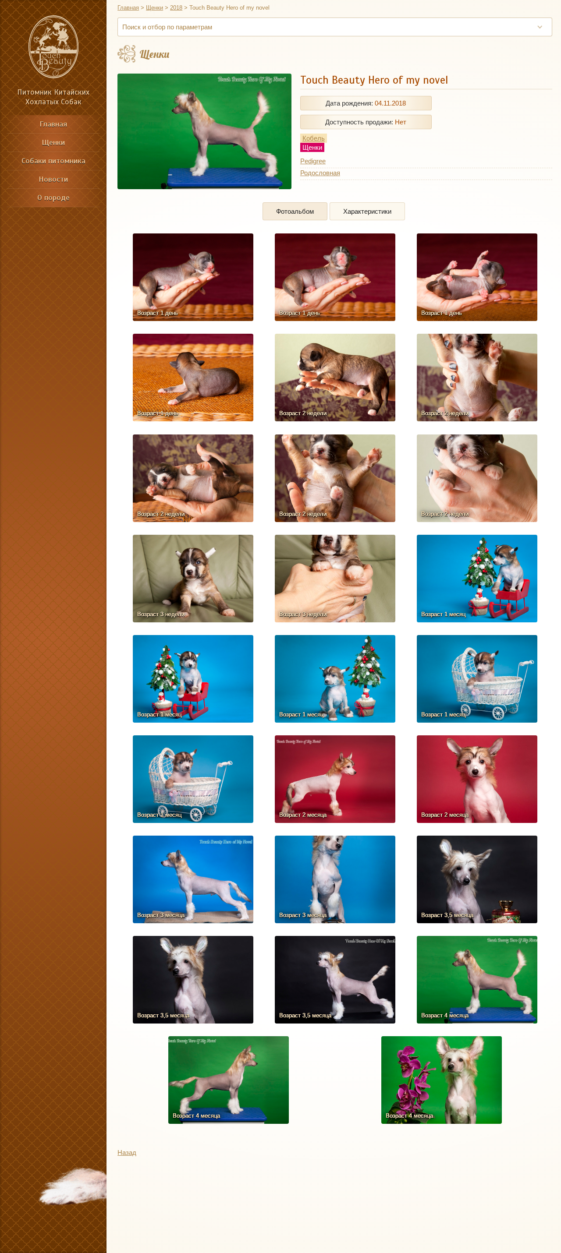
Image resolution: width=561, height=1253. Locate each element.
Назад (126, 1152)
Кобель (313, 138)
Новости (53, 179)
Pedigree (313, 161)
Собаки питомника (53, 161)
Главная (53, 124)
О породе (53, 197)
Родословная (320, 172)
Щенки (53, 142)
